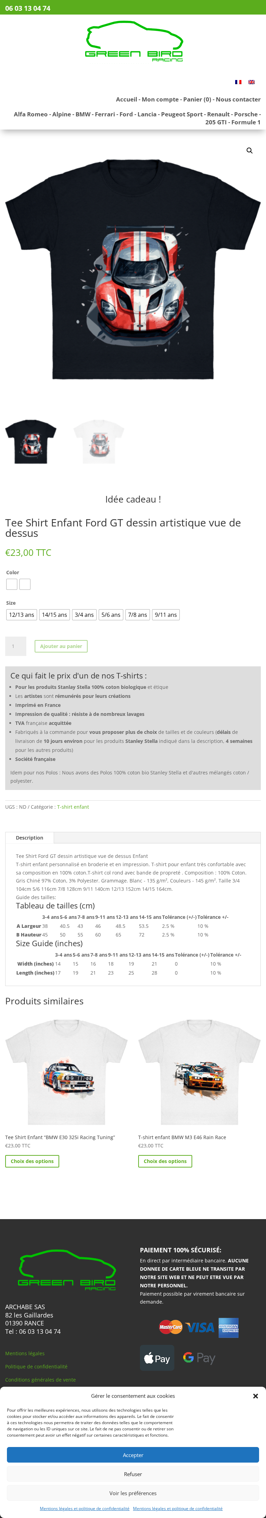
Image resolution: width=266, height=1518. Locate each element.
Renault (218, 114)
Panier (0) (197, 99)
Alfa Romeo (31, 114)
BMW (83, 114)
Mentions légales (25, 1353)
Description (29, 837)
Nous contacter (238, 99)
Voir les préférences (133, 1493)
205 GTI (216, 122)
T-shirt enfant (73, 807)
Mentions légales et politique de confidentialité (85, 1508)
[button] (255, 1396)
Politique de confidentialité (36, 1366)
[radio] (12, 584)
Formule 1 (246, 122)
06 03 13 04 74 (27, 8)
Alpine (61, 114)
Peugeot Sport (182, 114)
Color (12, 572)
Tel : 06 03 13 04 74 (33, 1331)
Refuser (133, 1474)
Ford (126, 114)
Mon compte (160, 99)
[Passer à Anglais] (251, 82)
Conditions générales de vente (40, 1379)
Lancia (147, 114)
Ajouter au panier (61, 646)
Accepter (133, 1455)
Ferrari (105, 114)
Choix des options (32, 1161)
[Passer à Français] (238, 82)
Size (11, 603)
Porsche (246, 114)
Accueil (126, 99)
